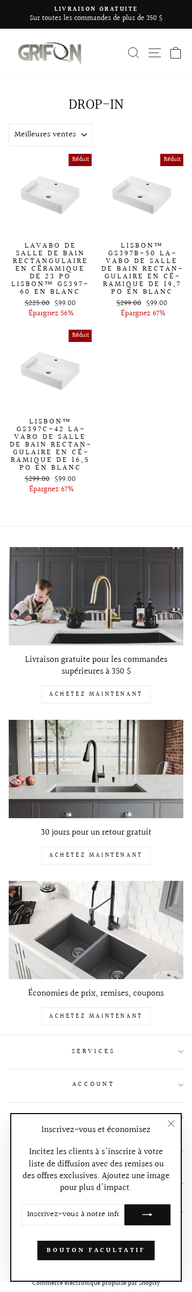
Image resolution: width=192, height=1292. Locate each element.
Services (93, 1051)
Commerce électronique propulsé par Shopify (96, 1283)
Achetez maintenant (96, 694)
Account (93, 1084)
